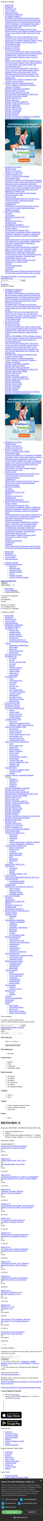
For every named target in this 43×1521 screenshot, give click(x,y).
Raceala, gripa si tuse (12, 100)
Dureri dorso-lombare (27, 271)
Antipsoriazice (30, 243)
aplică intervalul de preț (13, 1045)
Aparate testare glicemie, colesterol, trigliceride (24, 842)
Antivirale (8, 264)
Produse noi (9, 1465)
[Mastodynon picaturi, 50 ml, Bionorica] (14, 1278)
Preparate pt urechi (29, 260)
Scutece (27, 52)
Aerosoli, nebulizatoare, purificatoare (24, 184)
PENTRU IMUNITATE (13, 107)
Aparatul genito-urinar (12, 247)
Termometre (38, 180)
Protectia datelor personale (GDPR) (16, 1477)
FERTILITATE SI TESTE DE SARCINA (19, 206)
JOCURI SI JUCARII (12, 46)
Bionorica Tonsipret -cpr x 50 (10, 1294)
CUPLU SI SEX (10, 197)
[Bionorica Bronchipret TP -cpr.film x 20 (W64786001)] (20, 1177)
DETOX (8, 219)
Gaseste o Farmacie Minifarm (19, 577)
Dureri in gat (13, 1009)
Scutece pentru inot (11, 53)
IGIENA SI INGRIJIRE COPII (15, 61)
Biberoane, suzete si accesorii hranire (21, 725)
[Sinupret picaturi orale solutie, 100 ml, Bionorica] (17, 1205)
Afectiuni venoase (11, 230)
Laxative (24, 236)
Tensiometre (9, 182)
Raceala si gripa (21, 258)
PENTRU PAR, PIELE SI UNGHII (17, 92)
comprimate (11, 1066)
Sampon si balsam (18, 63)
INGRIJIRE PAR (11, 29)
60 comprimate (12, 1082)
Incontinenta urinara (29, 187)
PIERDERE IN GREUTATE (15, 217)
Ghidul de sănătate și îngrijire (14, 1441)
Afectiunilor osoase (29, 251)
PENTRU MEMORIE (12, 105)
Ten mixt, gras (21, 39)
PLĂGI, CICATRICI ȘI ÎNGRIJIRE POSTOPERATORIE (17, 177)
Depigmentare (9, 42)
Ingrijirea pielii (23, 18)
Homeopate (17, 236)
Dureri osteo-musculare (15, 273)
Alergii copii (18, 70)
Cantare (16, 182)
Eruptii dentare (23, 74)
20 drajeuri (11, 1076)
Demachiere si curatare (16, 699)
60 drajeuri (11, 1080)
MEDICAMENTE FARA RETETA (17, 226)
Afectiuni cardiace (11, 228)
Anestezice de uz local (16, 940)
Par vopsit (18, 31)
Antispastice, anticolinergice (31, 234)
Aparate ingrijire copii (29, 65)
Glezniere (27, 193)
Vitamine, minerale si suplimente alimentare (19, 83)
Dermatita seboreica (35, 31)
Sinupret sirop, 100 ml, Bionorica (12, 1334)
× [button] (40, 1480)
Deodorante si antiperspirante (20, 24)
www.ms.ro (15, 1394)
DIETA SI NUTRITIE (12, 212)
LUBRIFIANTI (10, 204)
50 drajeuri (11, 1078)
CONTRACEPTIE (11, 200)
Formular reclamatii (15, 575)
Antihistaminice (35, 241)
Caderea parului (10, 33)
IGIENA (8, 24)
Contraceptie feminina (12, 202)
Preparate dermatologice (13, 239)
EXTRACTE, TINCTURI (14, 173)
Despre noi (12, 566)
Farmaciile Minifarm (11, 1445)
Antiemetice (17, 234)
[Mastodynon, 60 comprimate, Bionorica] (15, 1234)
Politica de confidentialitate (21, 1363)
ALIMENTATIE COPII (13, 55)
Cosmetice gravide (11, 81)
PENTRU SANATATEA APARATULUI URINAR (22, 116)
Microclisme (30, 189)
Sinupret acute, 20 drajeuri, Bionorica (13, 1148)
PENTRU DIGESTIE (12, 113)
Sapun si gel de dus (15, 731)
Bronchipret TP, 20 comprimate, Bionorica (15, 1321)
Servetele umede (36, 53)
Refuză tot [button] (32, 1512)
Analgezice (8, 269)
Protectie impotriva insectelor (31, 22)
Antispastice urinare (30, 249)
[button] (21, 1517)
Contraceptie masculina (26, 200)
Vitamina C (32, 85)
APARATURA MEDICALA (14, 180)
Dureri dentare (15, 271)
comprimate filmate (14, 1068)
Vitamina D (9, 87)
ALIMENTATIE (10, 223)
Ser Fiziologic (30, 61)
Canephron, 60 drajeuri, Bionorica (12, 1222)
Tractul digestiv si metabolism (15, 232)
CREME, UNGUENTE (13, 171)
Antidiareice (9, 234)
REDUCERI (9, 5)
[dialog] (21, 1500)
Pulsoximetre (29, 180)
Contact (11, 574)
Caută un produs (10, 1467)
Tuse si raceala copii (15, 745)
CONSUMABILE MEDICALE (16, 186)
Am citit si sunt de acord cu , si (20, 1363)
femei (9, 1118)
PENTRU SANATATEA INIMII (16, 96)
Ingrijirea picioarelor (24, 20)
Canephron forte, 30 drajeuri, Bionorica (14, 1251)
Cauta (23, 280)
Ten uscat (13, 39)
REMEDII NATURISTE (13, 167)
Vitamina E (16, 87)
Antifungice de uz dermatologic (18, 241)
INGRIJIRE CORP (11, 18)
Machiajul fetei (15, 44)
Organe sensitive (10, 260)
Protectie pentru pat (24, 53)
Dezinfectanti (21, 189)
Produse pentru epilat (20, 26)
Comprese (18, 187)
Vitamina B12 (23, 85)
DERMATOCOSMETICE (14, 14)
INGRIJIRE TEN (11, 37)
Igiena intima (35, 24)
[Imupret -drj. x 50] (7, 1307)
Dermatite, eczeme (21, 42)
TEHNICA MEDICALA (13, 174)
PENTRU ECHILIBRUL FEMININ (17, 89)
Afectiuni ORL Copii (16, 760)
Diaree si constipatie (15, 751)
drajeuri (10, 1062)
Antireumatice (21, 252)
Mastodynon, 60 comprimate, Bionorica (14, 1236)
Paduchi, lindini (21, 33)
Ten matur (30, 39)
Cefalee (18, 262)
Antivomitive (27, 72)
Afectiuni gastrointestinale (13, 265)
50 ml (9, 1097)
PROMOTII (9, 7)
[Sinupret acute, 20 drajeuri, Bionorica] (14, 1146)
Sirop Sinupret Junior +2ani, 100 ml (12, 1164)
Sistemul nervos (10, 262)
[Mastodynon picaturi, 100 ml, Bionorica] (15, 1263)
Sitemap (7, 1468)
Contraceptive (9, 267)
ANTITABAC (10, 215)
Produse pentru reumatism (31, 273)
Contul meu (5, 284)
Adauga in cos (5, 1158)
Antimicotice (9, 243)
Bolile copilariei (27, 70)
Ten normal (13, 682)
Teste (36, 189)
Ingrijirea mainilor (11, 20)
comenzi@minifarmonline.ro (10, 1374)
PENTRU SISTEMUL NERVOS (16, 102)
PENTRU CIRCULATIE (13, 109)
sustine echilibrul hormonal (16, 1107)
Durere (7, 271)
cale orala (11, 1053)
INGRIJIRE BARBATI (13, 16)
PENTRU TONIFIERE (13, 111)
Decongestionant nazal (30, 254)
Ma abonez (5, 1359)
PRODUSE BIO (10, 169)
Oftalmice (19, 260)
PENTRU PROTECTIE (13, 98)
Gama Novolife (10, 11)
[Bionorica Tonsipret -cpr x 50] (11, 1292)
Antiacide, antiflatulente (32, 232)
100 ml (10, 1095)
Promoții (8, 1455)
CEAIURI (8, 213)
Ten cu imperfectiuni (16, 690)
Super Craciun (10, 1459)
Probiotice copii (34, 76)
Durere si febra (17, 72)
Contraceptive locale (16, 249)
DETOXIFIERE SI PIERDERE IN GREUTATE (21, 94)
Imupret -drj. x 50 (6, 1308)
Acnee (19, 37)
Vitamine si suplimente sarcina (27, 79)
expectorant (11, 1109)
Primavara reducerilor (12, 1461)
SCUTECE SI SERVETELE (14, 52)
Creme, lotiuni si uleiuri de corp (19, 734)
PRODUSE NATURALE (13, 221)
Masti (14, 189)
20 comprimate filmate (15, 1087)
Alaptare (20, 81)
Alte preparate (25, 239)
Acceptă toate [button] (12, 1512)
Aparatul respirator (11, 254)
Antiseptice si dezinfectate (13, 245)
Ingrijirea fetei (35, 20)
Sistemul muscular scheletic (14, 251)
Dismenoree (9, 236)
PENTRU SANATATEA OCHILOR (17, 118)
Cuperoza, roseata (36, 40)
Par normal (20, 29)
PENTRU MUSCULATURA (15, 90)
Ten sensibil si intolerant (22, 40)
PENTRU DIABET (11, 115)
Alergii (20, 254)
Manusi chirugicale (15, 855)
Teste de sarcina (14, 888)
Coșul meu (8, 1454)
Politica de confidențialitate (18, 1495)
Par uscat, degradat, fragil (17, 662)
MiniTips (8, 1439)
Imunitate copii (10, 77)
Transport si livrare (15, 570)
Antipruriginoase (19, 243)
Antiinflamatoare (10, 252)
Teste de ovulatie (15, 208)
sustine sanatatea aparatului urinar (19, 1105)
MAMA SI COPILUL (12, 48)
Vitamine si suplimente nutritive (19, 723)
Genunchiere (19, 193)
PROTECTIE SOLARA (13, 27)
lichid (9, 1064)
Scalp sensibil (13, 675)
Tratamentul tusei (29, 256)
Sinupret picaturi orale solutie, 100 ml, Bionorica (17, 1207)
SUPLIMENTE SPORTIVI (14, 225)
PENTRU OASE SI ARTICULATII (17, 103)
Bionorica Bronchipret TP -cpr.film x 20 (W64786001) (19, 1178)
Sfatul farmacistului (11, 13)
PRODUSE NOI (10, 9)
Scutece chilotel (35, 52)
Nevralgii (24, 262)
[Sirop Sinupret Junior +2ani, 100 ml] (13, 1160)
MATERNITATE (11, 79)
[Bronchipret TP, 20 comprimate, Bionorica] (15, 1319)
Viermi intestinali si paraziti (18, 757)
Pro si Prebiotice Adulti (16, 935)
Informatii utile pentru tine (13, 564)
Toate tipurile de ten (28, 37)
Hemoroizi (20, 230)
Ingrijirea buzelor (34, 18)
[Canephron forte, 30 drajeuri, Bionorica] (14, 1249)
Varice (27, 230)
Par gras (27, 29)
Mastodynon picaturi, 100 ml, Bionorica (14, 1265)
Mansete (33, 193)
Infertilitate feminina (28, 208)
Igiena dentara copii (14, 65)
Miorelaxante (30, 252)
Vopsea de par (31, 33)
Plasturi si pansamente (34, 186)
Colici (31, 68)
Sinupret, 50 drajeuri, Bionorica (11, 1193)
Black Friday (9, 1457)
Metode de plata (14, 568)
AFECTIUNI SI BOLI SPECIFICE (17, 68)
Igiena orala (9, 26)
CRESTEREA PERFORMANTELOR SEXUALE (22, 199)
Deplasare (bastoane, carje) (14, 195)
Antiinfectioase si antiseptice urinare (21, 955)
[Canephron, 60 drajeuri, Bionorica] (13, 1220)
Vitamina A (15, 85)
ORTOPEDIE (9, 193)
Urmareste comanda (11, 562)
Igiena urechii (31, 26)
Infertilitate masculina (12, 210)
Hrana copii (25, 55)
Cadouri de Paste (10, 1463)
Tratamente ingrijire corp (13, 22)
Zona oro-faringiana (15, 976)
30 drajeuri (11, 1084)
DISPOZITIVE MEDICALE (15, 191)
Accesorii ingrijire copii (12, 66)
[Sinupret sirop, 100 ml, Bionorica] (12, 1332)
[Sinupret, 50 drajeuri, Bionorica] (12, 1191)
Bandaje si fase (10, 187)
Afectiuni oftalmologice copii (18, 76)
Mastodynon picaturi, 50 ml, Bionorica (13, 1280)
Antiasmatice (19, 256)
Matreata (25, 31)
